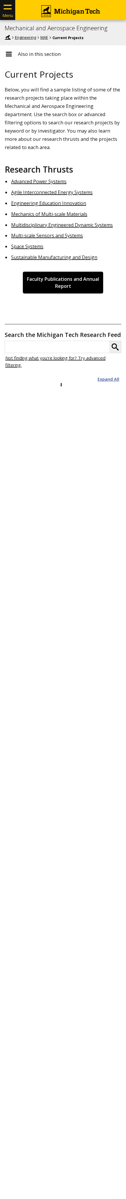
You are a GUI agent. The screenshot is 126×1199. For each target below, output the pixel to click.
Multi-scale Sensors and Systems (47, 235)
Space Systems (27, 246)
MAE (44, 37)
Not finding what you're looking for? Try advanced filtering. (55, 361)
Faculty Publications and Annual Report (63, 282)
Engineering (25, 37)
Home (8, 37)
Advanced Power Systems (39, 181)
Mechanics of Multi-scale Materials (49, 214)
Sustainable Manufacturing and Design (54, 257)
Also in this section (39, 54)
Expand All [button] (108, 379)
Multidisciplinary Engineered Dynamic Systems (62, 225)
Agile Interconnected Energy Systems (52, 192)
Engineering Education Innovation (48, 203)
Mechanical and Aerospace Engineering (56, 28)
